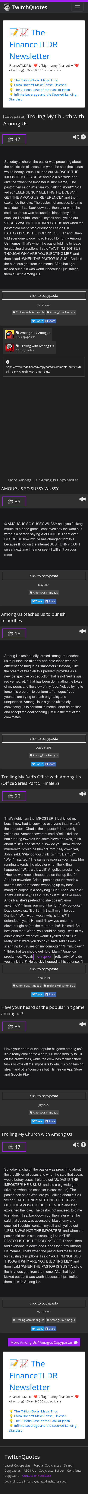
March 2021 (44, 304)
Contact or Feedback (36, 1476)
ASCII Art (30, 1470)
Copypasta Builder (51, 1470)
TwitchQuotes (29, 7)
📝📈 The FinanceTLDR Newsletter (33, 44)
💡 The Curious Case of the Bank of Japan (39, 90)
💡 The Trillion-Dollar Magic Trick (33, 80)
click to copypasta (44, 295)
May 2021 (44, 585)
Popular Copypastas (47, 1465)
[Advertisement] (44, 428)
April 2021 (44, 978)
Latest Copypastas (17, 1465)
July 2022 (44, 1105)
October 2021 (44, 747)
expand (45, 957)
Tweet (39, 321)
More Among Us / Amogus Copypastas (41, 1342)
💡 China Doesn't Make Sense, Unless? (37, 85)
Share (51, 321)
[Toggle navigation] (78, 7)
